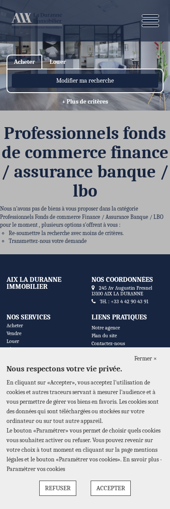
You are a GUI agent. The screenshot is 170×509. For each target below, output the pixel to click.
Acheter (15, 325)
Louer (13, 341)
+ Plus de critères (85, 101)
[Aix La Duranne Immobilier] (36, 20)
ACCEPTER (110, 488)
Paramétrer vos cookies (36, 469)
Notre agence (106, 328)
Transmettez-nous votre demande (48, 241)
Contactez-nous (108, 343)
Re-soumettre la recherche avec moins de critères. (66, 233)
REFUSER (58, 488)
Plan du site (104, 335)
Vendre (14, 333)
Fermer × (145, 358)
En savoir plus (141, 459)
